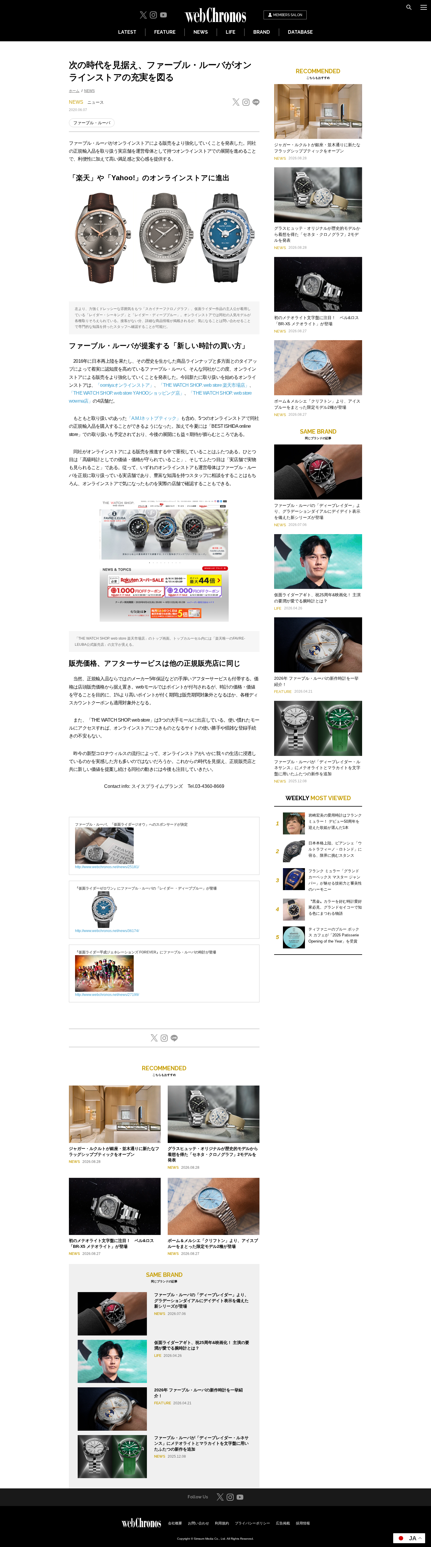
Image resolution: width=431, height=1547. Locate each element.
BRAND (261, 32)
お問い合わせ (198, 1523)
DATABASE (300, 32)
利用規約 (222, 1523)
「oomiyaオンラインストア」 (125, 385)
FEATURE (165, 32)
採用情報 (303, 1523)
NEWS (201, 32)
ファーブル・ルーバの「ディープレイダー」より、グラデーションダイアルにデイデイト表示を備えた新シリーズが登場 (201, 1300)
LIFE (230, 32)
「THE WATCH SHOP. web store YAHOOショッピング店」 (126, 393)
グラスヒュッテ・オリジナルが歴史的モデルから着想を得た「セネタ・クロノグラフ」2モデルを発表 (213, 1154)
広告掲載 (283, 1523)
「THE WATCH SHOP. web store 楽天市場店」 (204, 385)
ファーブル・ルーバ (91, 122)
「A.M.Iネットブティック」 (154, 418)
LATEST (127, 32)
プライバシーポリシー (252, 1523)
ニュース (95, 102)
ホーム (74, 91)
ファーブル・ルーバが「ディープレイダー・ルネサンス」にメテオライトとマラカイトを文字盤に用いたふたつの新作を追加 (201, 1443)
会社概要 (175, 1523)
